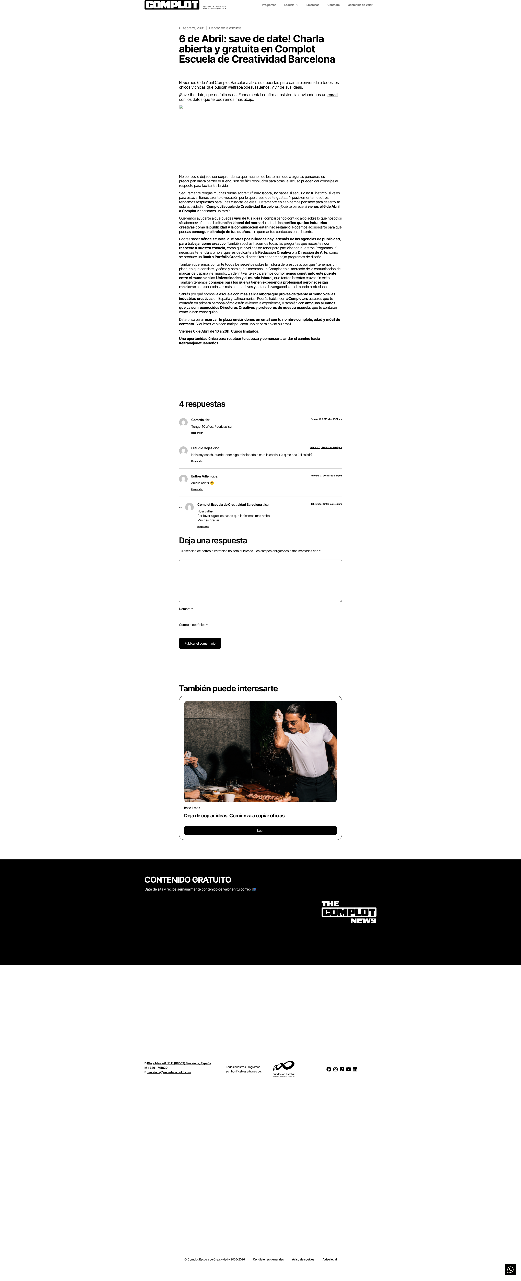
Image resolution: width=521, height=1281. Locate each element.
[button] (181, 766)
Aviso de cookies (303, 1259)
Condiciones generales (268, 1259)
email (332, 94)
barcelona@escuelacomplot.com (169, 1072)
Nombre (186, 608)
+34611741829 (157, 1067)
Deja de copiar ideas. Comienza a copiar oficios (234, 816)
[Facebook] (328, 1069)
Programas (269, 5)
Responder (197, 432)
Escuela (289, 5)
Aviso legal (330, 1259)
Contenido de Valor (360, 5)
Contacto (333, 5)
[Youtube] (348, 1069)
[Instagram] (335, 1069)
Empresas (312, 5)
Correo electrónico (193, 624)
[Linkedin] (354, 1069)
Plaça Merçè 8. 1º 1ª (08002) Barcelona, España (179, 1063)
